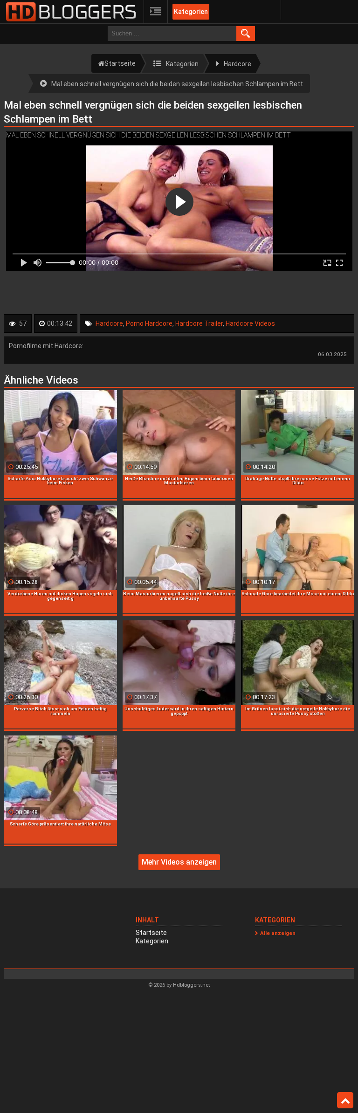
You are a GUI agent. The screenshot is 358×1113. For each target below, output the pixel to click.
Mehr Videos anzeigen (179, 862)
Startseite (151, 932)
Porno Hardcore (149, 323)
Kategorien (191, 11)
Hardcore (109, 323)
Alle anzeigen (278, 933)
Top (345, 1100)
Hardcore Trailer (199, 323)
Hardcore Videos (250, 323)
